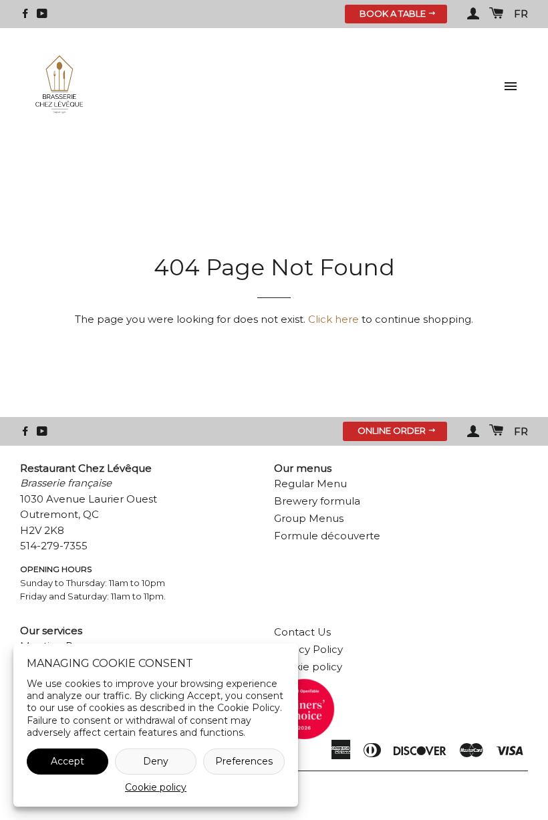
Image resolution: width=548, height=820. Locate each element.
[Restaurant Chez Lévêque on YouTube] (42, 13)
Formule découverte (327, 535)
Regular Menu (310, 483)
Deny (155, 761)
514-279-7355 (54, 545)
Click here (333, 319)
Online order (393, 430)
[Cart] (496, 14)
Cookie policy (155, 787)
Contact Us (302, 632)
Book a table (394, 13)
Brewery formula (317, 501)
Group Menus (309, 518)
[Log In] (473, 14)
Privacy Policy (308, 649)
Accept (67, 761)
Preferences (244, 761)
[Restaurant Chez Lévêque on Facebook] (25, 13)
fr (521, 13)
